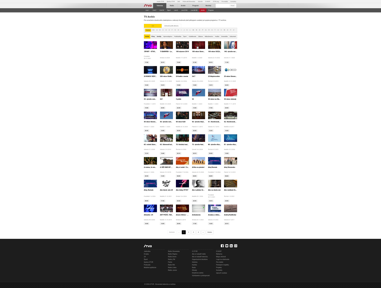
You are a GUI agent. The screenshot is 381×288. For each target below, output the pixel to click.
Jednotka (147, 251)
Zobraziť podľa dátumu (171, 26)
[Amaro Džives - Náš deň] (182, 208)
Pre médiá (225, 1)
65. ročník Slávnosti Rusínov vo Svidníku (150, 144)
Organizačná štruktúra (200, 259)
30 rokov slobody (230, 99)
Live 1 (147, 10)
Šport (169, 10)
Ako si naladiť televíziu (200, 257)
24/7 (193, 76)
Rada (194, 267)
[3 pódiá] (182, 92)
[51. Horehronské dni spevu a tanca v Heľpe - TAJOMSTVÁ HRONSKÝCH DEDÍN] (214, 115)
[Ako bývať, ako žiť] (166, 183)
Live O (176, 10)
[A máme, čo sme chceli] (150, 160)
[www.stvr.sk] (148, 246)
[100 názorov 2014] (182, 45)
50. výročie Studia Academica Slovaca (198, 122)
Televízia (160, 6)
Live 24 (162, 10)
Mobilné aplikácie (150, 267)
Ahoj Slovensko (229, 167)
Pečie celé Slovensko (189, 1)
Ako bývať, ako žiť (166, 190)
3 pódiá (178, 99)
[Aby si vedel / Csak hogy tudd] (182, 160)
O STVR (194, 251)
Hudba (217, 36)
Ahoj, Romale (148, 190)
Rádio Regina (172, 254)
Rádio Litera (172, 267)
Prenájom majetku (222, 265)
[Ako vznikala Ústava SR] (230, 183)
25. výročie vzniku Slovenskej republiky (150, 99)
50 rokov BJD (180, 122)
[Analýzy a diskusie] (214, 208)
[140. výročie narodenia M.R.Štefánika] (230, 45)
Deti (179, 1)
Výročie (200, 1)
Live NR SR (194, 10)
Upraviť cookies (221, 273)
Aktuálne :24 (148, 215)
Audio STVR (160, 1)
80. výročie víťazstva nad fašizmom (214, 144)
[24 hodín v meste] (182, 69)
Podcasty (147, 265)
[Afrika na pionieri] (198, 160)
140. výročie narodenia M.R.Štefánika (230, 51)
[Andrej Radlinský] (230, 208)
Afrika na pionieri (198, 167)
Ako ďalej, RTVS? (182, 190)
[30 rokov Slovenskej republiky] (150, 115)
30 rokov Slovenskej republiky (150, 122)
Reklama (219, 254)
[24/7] (198, 69)
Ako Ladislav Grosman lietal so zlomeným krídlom (198, 190)
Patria (170, 262)
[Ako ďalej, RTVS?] (182, 183)
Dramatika (224, 36)
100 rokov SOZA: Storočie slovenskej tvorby (214, 51)
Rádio (172, 6)
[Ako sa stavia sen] (214, 183)
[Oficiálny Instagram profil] (236, 246)
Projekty (219, 267)
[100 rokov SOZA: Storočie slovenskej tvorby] (214, 45)
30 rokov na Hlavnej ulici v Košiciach (214, 99)
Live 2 (154, 10)
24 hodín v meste (182, 76)
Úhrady (194, 270)
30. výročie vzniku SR (166, 122)
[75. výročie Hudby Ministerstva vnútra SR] (198, 138)
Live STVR (184, 10)
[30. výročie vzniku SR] (166, 115)
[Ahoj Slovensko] (230, 160)
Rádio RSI (171, 265)
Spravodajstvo (167, 36)
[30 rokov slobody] (230, 92)
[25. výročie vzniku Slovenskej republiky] (150, 92)
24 (145, 257)
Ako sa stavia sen (214, 190)
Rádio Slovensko (174, 251)
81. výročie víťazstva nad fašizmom (230, 144)
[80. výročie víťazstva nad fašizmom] (214, 138)
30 (193, 99)
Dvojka (146, 254)
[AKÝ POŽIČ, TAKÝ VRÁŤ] (166, 208)
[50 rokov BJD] (182, 115)
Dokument (233, 36)
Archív (203, 10)
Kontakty (233, 1)
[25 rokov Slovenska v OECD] (230, 69)
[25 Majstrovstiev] (214, 69)
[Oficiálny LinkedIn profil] (231, 246)
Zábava (200, 36)
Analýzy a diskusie (214, 215)
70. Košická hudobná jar (182, 144)
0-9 (153, 30)
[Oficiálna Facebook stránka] (222, 246)
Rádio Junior (172, 270)
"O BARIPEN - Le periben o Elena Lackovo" (166, 51)
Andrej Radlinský (230, 215)
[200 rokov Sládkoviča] (166, 69)
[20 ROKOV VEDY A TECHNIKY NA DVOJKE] (150, 69)
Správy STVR (171, 1)
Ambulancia (196, 215)
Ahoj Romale (212, 167)
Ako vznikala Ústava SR (230, 190)
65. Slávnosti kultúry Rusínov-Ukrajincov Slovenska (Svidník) (166, 144)
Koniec (210, 232)
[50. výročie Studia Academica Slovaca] (198, 115)
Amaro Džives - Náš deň (182, 215)
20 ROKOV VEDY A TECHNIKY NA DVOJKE (150, 76)
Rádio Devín (172, 257)
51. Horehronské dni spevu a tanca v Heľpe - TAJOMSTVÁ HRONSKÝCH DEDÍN (214, 122)
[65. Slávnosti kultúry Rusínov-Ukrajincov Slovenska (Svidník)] (166, 138)
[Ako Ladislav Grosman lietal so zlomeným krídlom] (198, 183)
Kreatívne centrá (197, 273)
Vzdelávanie (192, 36)
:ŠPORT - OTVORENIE (150, 51)
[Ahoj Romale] (214, 160)
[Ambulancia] (198, 208)
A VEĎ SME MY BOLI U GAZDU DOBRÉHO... (166, 167)
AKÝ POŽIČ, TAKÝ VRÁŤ (166, 215)
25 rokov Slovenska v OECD (230, 76)
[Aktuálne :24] (150, 208)
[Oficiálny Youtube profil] (227, 246)
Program (211, 10)
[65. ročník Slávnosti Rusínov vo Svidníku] (150, 138)
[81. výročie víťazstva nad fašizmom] (230, 138)
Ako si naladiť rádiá (199, 254)
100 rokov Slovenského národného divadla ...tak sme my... (198, 51)
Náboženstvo (209, 36)
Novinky (208, 6)
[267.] (166, 92)
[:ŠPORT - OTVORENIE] (150, 45)
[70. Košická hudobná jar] (182, 138)
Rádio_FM (171, 259)
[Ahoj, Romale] (150, 183)
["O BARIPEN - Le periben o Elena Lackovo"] (166, 45)
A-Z (153, 26)
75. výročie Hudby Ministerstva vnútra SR (198, 144)
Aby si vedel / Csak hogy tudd (182, 167)
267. (161, 99)
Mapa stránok (221, 257)
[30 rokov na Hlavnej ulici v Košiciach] (214, 92)
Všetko (148, 30)
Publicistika (177, 36)
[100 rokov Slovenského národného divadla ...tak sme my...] (198, 45)
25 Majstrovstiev (214, 76)
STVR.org (216, 1)
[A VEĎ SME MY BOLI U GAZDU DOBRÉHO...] (166, 160)
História (194, 262)
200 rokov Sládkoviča (166, 76)
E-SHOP (207, 1)
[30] (198, 92)
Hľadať (232, 5)
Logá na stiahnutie (222, 259)
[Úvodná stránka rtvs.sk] (148, 5)
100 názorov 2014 (182, 51)
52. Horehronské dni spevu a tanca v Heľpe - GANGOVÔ (230, 122)
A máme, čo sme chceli (150, 167)
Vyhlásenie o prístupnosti (201, 275)
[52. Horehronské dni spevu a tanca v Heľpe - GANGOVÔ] (230, 115)
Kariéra (194, 265)
